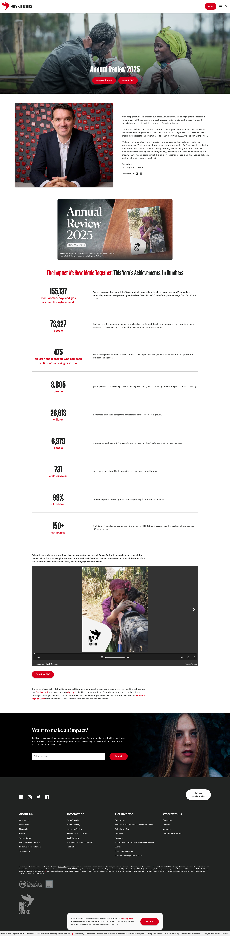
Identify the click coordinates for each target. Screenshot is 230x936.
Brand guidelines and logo (30, 842)
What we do (24, 820)
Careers (166, 825)
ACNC (135, 871)
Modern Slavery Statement (30, 847)
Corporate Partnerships (173, 834)
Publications (72, 847)
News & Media (73, 820)
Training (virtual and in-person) (80, 842)
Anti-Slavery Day (122, 829)
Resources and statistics (77, 834)
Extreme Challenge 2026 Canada (129, 856)
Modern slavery (73, 825)
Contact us (167, 820)
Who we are (24, 825)
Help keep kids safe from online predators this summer (133, 934)
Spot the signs (73, 838)
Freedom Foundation (124, 851)
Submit (118, 756)
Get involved (120, 820)
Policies (22, 834)
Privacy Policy (127, 919)
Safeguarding (24, 851)
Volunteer (167, 829)
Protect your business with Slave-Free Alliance (134, 842)
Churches (119, 834)
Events (118, 847)
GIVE (210, 7)
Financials (23, 829)
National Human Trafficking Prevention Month (134, 825)
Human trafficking (74, 829)
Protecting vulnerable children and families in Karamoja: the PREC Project (68, 934)
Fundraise (119, 838)
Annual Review (25, 838)
